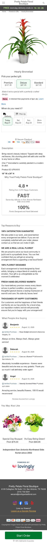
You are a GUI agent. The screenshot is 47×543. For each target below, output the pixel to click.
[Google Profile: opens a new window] (26, 503)
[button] (41, 537)
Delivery (8, 115)
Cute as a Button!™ (26, 356)
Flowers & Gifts (14, 11)
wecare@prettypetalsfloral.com (23, 494)
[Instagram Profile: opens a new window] (15, 503)
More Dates (39, 121)
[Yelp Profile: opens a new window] (32, 503)
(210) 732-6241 (23, 491)
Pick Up (22, 114)
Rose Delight (24, 332)
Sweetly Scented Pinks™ (28, 383)
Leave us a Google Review (23, 511)
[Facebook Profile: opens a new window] (20, 503)
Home (4, 11)
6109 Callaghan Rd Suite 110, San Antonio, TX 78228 (23, 489)
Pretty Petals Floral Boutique (23, 3)
